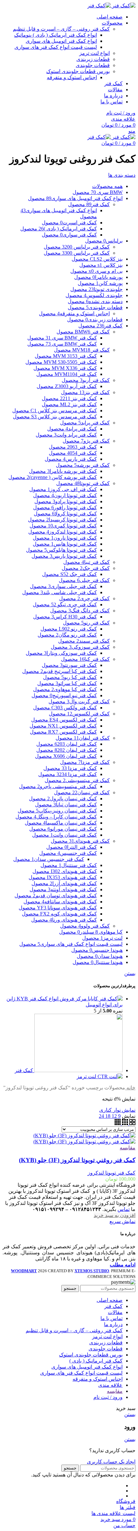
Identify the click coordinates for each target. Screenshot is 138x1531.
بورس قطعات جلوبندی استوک (78, 71)
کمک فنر (24, 1070)
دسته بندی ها (121, 175)
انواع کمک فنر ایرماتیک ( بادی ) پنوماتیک (55, 35)
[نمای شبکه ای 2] (131, 1123)
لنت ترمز (86, 1076)
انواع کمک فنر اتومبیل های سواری (61, 41)
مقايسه (115, 1391)
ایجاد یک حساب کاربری (111, 1461)
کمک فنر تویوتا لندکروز (111, 1173)
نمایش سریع (122, 1221)
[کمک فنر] (78, 1070)
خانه (130, 1087)
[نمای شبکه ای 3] (124, 1123)
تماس (123, 1209)
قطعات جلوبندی (93, 65)
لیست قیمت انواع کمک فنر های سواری (55, 47)
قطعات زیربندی (93, 59)
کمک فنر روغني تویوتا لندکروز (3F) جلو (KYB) (77, 1160)
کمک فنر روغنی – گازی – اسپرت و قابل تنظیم (61, 29)
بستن (129, 973)
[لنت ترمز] (109, 1076)
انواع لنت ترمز (94, 53)
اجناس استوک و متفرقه (72, 77)
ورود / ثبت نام (108, 1397)
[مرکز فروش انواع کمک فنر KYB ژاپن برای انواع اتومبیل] (105, 998)
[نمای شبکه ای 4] (118, 1123)
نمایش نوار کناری (117, 1110)
